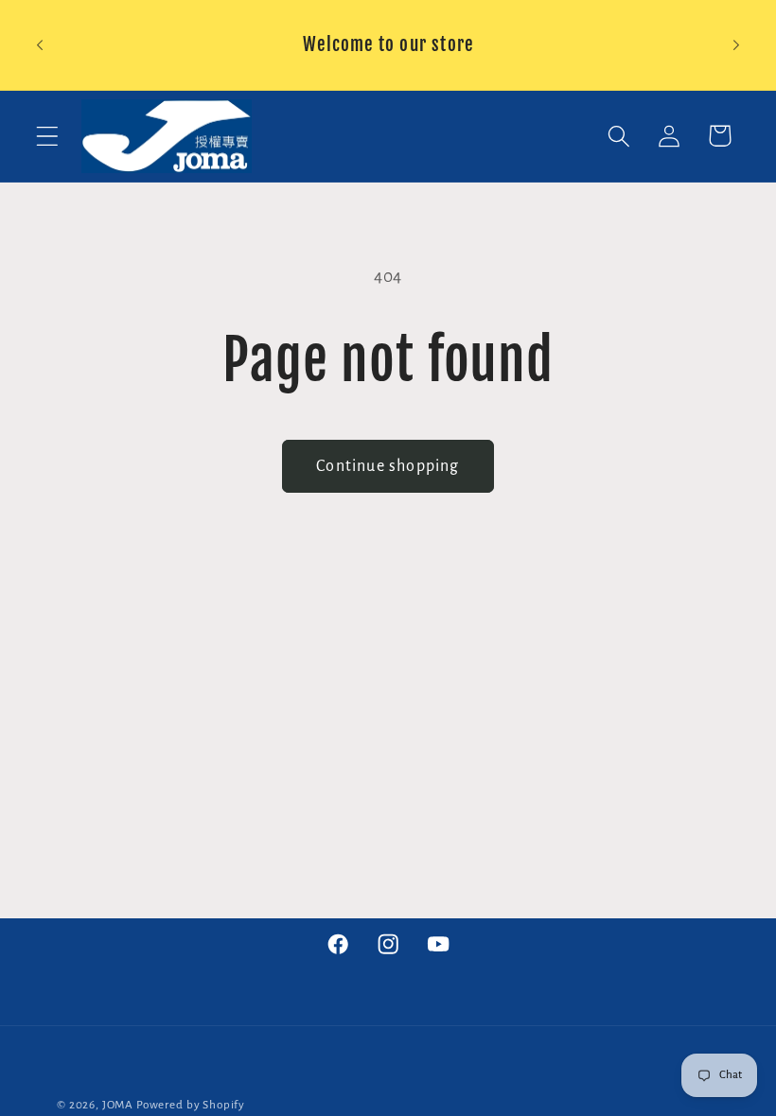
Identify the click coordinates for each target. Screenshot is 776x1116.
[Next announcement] (736, 44)
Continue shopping (387, 466)
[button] (48, 136)
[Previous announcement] (40, 44)
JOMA (117, 1104)
